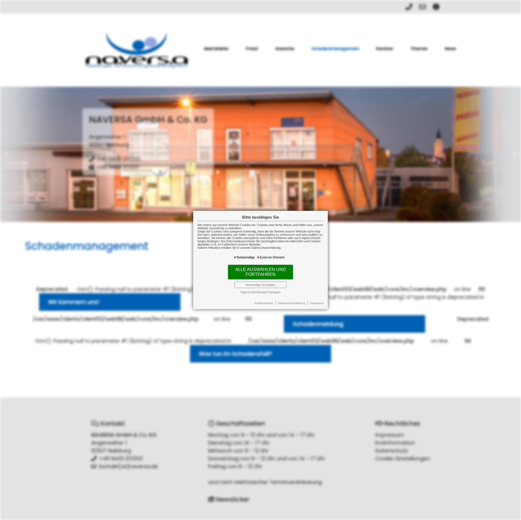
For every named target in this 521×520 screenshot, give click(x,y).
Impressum (316, 303)
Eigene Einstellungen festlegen (261, 292)
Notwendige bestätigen (260, 284)
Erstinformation (264, 303)
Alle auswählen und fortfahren (260, 272)
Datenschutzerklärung (291, 303)
